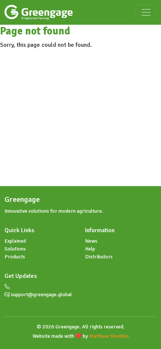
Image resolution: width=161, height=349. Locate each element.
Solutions (15, 249)
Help (90, 249)
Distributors (99, 257)
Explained (15, 241)
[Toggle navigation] (146, 12)
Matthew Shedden (109, 336)
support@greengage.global (41, 294)
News (91, 241)
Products (14, 257)
